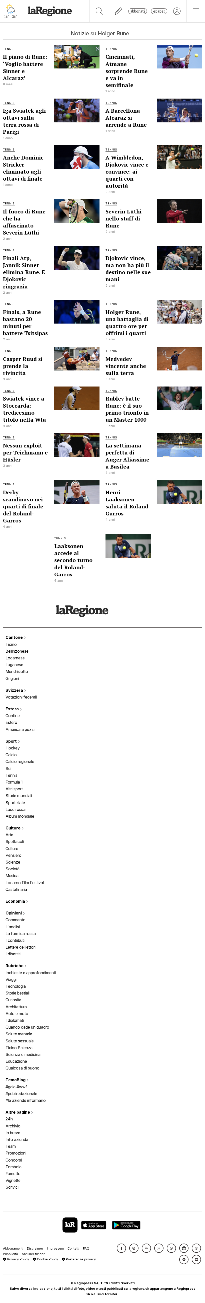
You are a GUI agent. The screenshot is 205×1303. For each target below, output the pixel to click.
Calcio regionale (20, 761)
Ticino (11, 644)
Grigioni (12, 678)
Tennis (12, 775)
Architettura (16, 1006)
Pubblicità (10, 1254)
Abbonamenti (13, 1248)
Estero (13, 708)
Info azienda (17, 1139)
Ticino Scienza (19, 1047)
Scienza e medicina (23, 1054)
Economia (16, 901)
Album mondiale (20, 816)
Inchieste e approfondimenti (31, 972)
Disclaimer (35, 1248)
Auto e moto (17, 1013)
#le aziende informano (26, 1100)
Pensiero (14, 855)
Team (11, 1146)
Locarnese (15, 657)
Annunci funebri (34, 1254)
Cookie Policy (47, 1259)
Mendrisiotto (17, 671)
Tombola (14, 1166)
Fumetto (13, 1173)
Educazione (16, 1061)
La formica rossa (21, 933)
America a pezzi (20, 729)
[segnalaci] (118, 11)
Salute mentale (19, 1033)
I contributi (15, 940)
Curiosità (13, 999)
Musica (12, 875)
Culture (14, 827)
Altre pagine (18, 1112)
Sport (12, 741)
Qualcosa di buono (23, 1067)
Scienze (13, 862)
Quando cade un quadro (27, 1027)
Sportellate (15, 802)
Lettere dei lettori (21, 947)
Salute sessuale (20, 1040)
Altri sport (14, 788)
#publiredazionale (21, 1093)
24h (9, 1118)
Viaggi (11, 979)
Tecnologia (16, 986)
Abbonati (137, 11)
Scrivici (12, 1187)
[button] (121, 1248)
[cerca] (99, 11)
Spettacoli (15, 841)
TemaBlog (16, 1079)
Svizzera (15, 690)
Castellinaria (16, 889)
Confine (13, 715)
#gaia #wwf (16, 1086)
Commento (16, 919)
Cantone (15, 637)
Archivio (13, 1125)
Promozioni (16, 1153)
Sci (8, 768)
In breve (13, 1132)
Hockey (13, 747)
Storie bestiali (18, 992)
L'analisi (13, 926)
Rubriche (15, 965)
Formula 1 (14, 782)
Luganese (14, 664)
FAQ (86, 1248)
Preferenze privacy (80, 1259)
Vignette (13, 1180)
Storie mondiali (19, 795)
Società (13, 868)
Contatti (73, 1248)
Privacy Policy (17, 1259)
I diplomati (15, 1020)
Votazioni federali (21, 697)
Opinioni (14, 912)
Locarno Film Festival (25, 882)
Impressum (55, 1248)
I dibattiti (13, 953)
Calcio (11, 754)
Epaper (159, 11)
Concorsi (14, 1160)
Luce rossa (16, 809)
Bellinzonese (17, 651)
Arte (9, 834)
